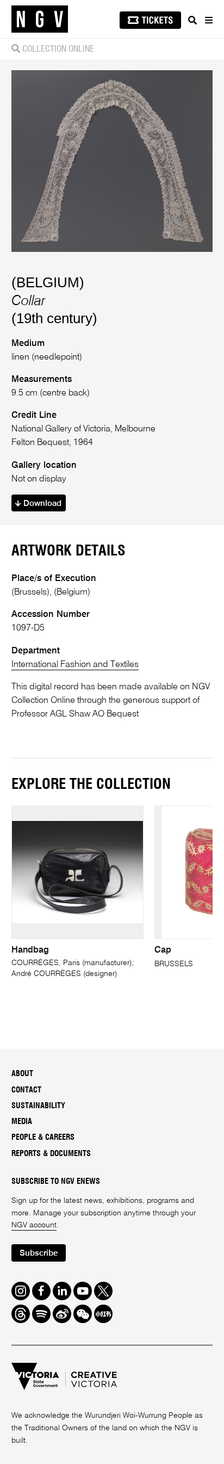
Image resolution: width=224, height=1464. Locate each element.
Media (21, 1122)
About (22, 1074)
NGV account (34, 1225)
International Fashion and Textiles (75, 664)
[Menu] (208, 20)
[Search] (192, 20)
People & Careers (42, 1137)
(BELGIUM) (47, 282)
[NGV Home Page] (39, 19)
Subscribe (39, 1253)
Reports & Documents (51, 1154)
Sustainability (38, 1106)
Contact (26, 1090)
